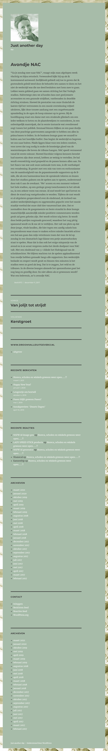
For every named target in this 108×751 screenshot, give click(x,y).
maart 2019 (19, 508)
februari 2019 (20, 512)
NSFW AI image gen (23, 435)
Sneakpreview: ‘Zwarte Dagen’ (29, 406)
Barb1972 (18, 282)
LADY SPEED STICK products (28, 442)
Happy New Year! (22, 384)
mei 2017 (18, 567)
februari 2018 (20, 534)
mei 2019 (18, 501)
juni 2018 (18, 519)
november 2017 (21, 545)
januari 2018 (19, 538)
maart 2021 (19, 490)
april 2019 (18, 504)
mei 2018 (18, 523)
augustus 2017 (20, 556)
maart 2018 (19, 530)
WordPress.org (21, 615)
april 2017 (18, 571)
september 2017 (21, 552)
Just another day (27, 45)
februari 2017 (20, 578)
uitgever (17, 351)
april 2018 (18, 526)
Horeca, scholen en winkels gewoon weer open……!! (40, 377)
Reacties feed (20, 611)
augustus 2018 (20, 515)
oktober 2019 (20, 497)
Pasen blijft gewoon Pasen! (27, 399)
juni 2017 (18, 563)
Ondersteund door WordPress (39, 743)
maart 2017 (19, 574)
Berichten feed (21, 607)
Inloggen (18, 604)
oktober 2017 (20, 549)
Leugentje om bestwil (24, 392)
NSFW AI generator (23, 449)
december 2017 (21, 541)
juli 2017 (17, 560)
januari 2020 (19, 493)
